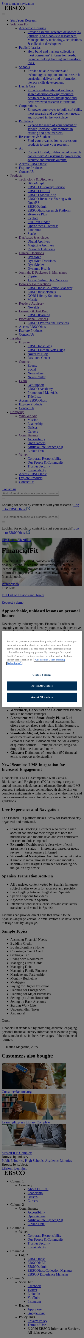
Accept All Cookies (42, 697)
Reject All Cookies (42, 685)
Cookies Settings (42, 674)
